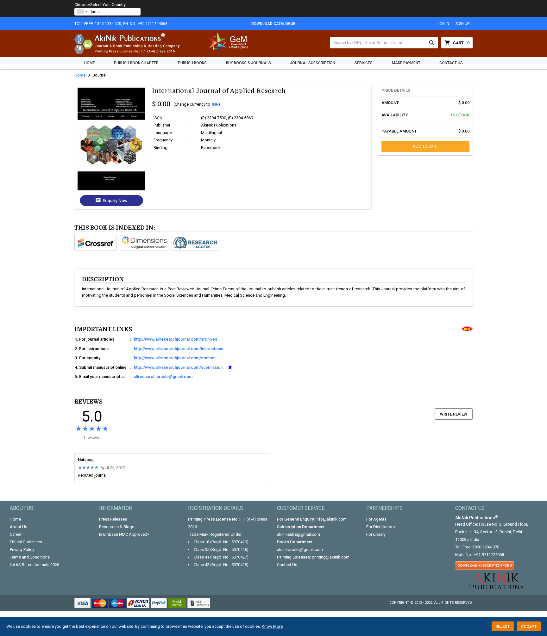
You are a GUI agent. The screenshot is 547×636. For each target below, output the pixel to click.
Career (16, 534)
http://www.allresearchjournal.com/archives (175, 339)
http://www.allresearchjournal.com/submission (178, 367)
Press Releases (113, 519)
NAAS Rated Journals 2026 (34, 564)
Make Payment (406, 63)
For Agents (376, 519)
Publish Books (192, 63)
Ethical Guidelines (26, 542)
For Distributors (380, 526)
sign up (462, 24)
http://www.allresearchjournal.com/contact (175, 357)
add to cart (425, 146)
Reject (502, 626)
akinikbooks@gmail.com (300, 549)
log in (443, 24)
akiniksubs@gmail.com (298, 534)
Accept (529, 626)
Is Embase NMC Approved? (124, 534)
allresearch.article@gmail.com (163, 376)
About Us (18, 526)
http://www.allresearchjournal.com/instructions (178, 348)
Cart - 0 (456, 43)
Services (364, 63)
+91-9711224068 (489, 554)
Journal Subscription (312, 63)
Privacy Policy (22, 549)
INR (215, 104)
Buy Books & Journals (248, 63)
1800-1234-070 (485, 547)
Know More (272, 626)
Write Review (453, 414)
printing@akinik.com (330, 557)
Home (89, 63)
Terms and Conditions (30, 557)
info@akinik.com (331, 519)
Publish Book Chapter (136, 63)
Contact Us (451, 63)
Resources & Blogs (116, 526)
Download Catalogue (273, 24)
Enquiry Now (111, 200)
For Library (376, 534)
